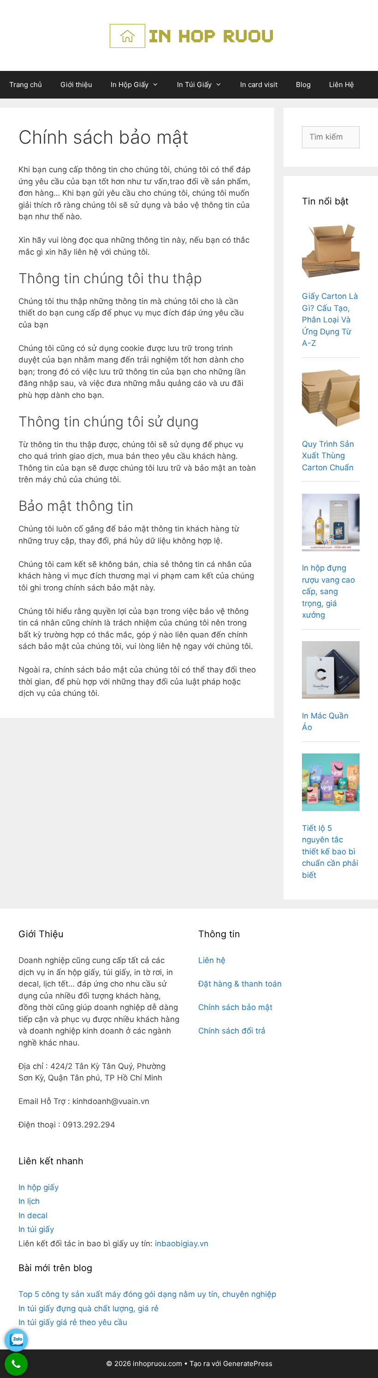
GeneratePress (247, 1363)
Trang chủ (25, 84)
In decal (32, 1215)
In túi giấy (36, 1229)
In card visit (259, 84)
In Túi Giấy (194, 84)
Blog (303, 84)
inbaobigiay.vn (181, 1243)
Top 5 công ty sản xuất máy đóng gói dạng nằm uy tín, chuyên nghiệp (147, 1294)
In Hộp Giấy (129, 84)
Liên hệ (211, 960)
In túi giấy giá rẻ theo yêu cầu (72, 1322)
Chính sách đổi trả (232, 1030)
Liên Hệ (341, 84)
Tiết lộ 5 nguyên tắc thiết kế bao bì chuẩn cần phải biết (330, 851)
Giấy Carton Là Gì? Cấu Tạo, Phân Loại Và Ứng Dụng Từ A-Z (330, 320)
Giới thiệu (76, 84)
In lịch (29, 1201)
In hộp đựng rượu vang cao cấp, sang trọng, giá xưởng (328, 591)
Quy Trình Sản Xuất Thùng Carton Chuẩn (328, 455)
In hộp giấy (38, 1187)
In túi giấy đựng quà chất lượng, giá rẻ (88, 1308)
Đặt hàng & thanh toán (240, 983)
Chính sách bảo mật (235, 1007)
